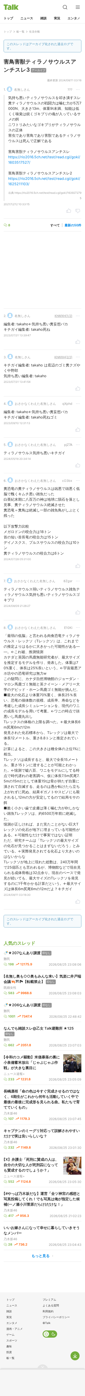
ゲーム (10, 1334)
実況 (57, 18)
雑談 (43, 18)
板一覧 (10, 1358)
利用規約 (48, 1311)
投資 (9, 1352)
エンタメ (74, 18)
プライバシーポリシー (56, 1317)
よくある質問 (51, 1305)
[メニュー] (77, 7)
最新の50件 (73, 225)
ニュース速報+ (14, 1073)
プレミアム (49, 1299)
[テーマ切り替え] (50, 1334)
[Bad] (77, 211)
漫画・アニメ (14, 1328)
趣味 (9, 1346)
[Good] (68, 211)
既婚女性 (10, 987)
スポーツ (11, 1340)
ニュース (26, 18)
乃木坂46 (10, 1113)
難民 (7, 958)
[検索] (65, 7)
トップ (8, 18)
